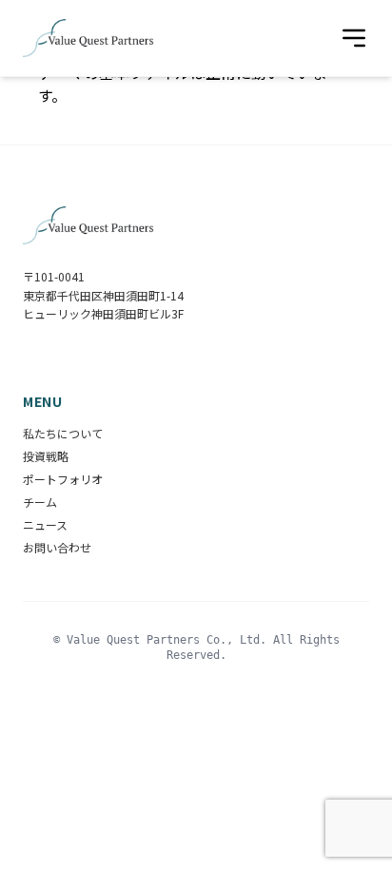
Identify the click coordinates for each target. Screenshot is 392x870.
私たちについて (63, 433)
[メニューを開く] (354, 38)
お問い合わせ (57, 547)
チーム (40, 501)
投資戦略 (46, 456)
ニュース (45, 524)
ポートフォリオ (63, 479)
